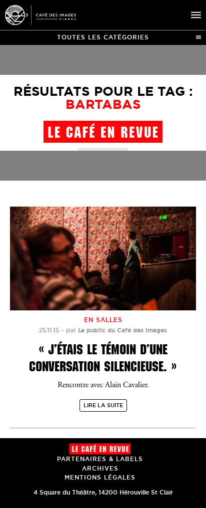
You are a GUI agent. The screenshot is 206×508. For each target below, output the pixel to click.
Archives (100, 468)
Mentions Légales (100, 477)
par (116, 330)
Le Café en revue (100, 449)
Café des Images (40, 15)
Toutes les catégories (103, 37)
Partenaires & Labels (100, 459)
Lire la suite (103, 405)
